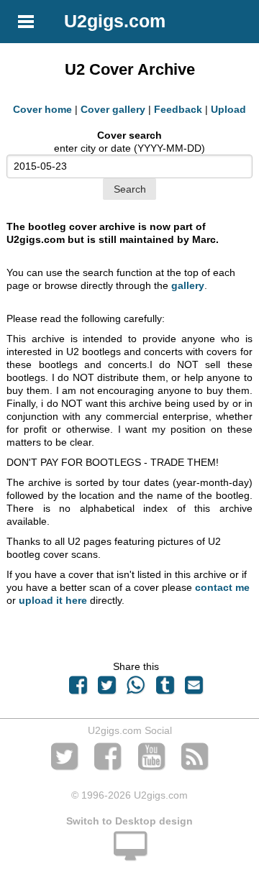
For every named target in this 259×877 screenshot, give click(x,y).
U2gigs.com (114, 21)
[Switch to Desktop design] (129, 854)
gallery (187, 285)
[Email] (193, 688)
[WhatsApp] (136, 688)
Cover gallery (113, 109)
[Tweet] (107, 688)
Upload (228, 109)
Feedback (178, 109)
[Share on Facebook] (77, 688)
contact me (222, 587)
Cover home (42, 109)
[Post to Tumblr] (164, 688)
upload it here (53, 600)
